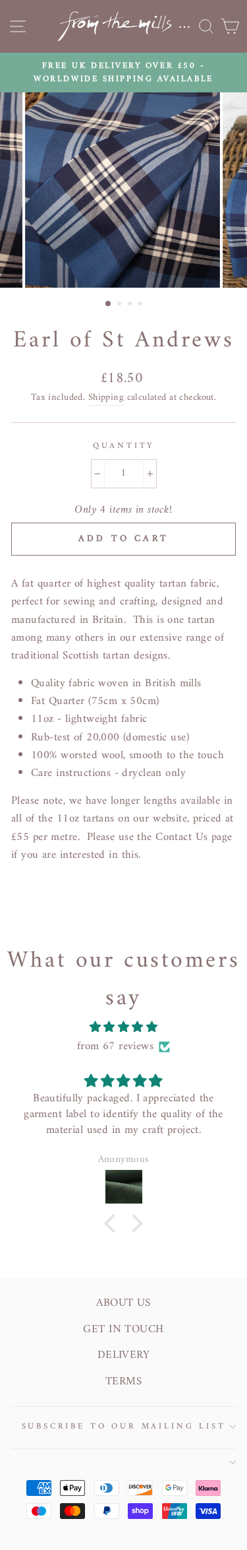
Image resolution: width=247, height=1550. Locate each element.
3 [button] (131, 305)
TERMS (123, 1382)
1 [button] (108, 304)
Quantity (124, 446)
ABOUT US (123, 1303)
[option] (123, 72)
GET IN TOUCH (123, 1330)
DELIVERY (123, 1355)
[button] (113, 1223)
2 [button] (120, 305)
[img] (123, 1027)
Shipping (106, 398)
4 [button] (141, 305)
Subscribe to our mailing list (124, 1426)
